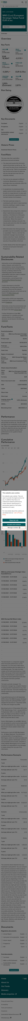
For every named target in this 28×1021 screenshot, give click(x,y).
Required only (14, 520)
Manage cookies (13, 527)
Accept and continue (14, 524)
